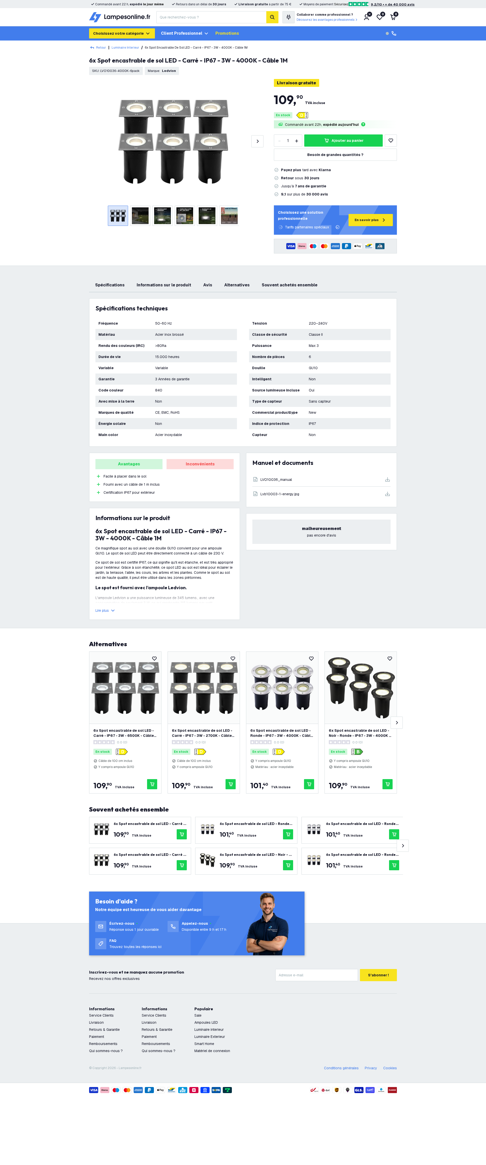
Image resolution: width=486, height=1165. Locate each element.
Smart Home (204, 1043)
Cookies (390, 1068)
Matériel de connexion (212, 1051)
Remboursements (103, 1043)
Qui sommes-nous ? (106, 1051)
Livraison (96, 1022)
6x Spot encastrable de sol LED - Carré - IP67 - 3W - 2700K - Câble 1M (202, 733)
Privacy (371, 1068)
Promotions (227, 33)
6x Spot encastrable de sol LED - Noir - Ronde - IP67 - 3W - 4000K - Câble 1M (360, 733)
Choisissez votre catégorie (118, 33)
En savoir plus (367, 220)
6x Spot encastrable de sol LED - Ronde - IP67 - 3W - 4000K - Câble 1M (281, 733)
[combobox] (211, 17)
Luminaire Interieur (125, 48)
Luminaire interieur (209, 1029)
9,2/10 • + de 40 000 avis (393, 4)
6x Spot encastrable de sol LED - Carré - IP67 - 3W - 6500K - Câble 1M (123, 733)
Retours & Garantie (104, 1029)
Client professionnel (181, 33)
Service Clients (101, 1015)
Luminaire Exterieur (209, 1036)
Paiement (96, 1036)
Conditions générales (341, 1068)
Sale (197, 1015)
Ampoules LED (206, 1022)
